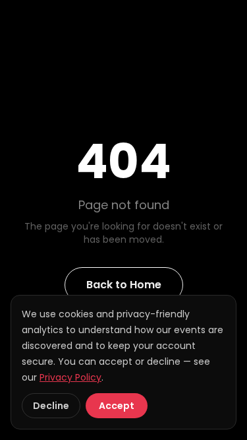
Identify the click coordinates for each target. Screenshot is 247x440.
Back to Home (123, 284)
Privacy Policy (70, 377)
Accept (116, 405)
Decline (51, 405)
